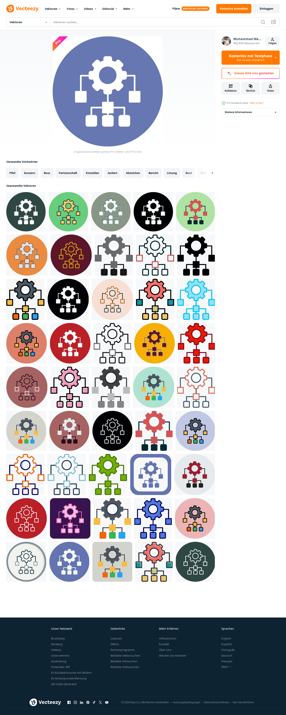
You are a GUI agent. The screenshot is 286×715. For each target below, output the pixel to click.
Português (228, 650)
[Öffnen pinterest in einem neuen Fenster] (87, 702)
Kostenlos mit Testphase (250, 57)
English (226, 638)
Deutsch (226, 655)
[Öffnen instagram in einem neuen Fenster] (75, 702)
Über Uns (165, 650)
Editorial (108, 9)
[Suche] (263, 22)
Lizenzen (116, 638)
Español (226, 644)
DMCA (115, 644)
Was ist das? (256, 103)
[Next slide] (209, 173)
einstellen (92, 173)
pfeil (12, 173)
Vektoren (51, 9)
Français (226, 661)
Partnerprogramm (123, 650)
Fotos (70, 9)
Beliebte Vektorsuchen (125, 655)
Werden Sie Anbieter (172, 655)
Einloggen (266, 8)
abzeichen (133, 173)
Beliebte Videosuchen (125, 667)
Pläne (176, 8)
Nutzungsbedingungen (186, 702)
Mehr (126, 9)
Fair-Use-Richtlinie (243, 702)
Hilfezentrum (167, 638)
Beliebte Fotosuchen (124, 661)
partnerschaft (68, 173)
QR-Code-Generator (64, 684)
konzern (29, 173)
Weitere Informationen (238, 112)
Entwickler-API (60, 667)
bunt (189, 173)
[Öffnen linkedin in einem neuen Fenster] (81, 702)
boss (47, 173)
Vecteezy (57, 644)
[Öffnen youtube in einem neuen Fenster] (106, 702)
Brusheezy (58, 638)
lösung (172, 173)
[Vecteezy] (22, 9)
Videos (88, 9)
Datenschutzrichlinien (216, 702)
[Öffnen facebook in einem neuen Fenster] (69, 702)
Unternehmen (60, 655)
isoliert (112, 173)
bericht (153, 173)
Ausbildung (58, 661)
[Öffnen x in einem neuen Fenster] (100, 702)
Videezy (56, 650)
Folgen (273, 43)
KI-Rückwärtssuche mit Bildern (71, 673)
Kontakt (164, 644)
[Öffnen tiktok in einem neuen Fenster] (94, 702)
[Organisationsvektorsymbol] (26, 211)
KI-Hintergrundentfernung (68, 678)
